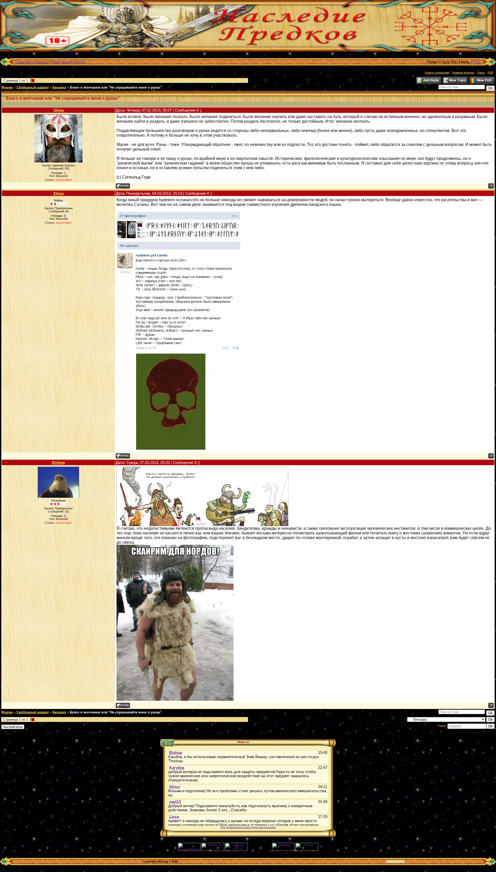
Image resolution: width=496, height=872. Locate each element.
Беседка (59, 87)
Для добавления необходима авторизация (248, 827)
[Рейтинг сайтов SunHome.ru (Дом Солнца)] (236, 849)
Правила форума (463, 72)
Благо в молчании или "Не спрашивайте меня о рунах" (116, 87)
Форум (7, 87)
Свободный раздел (33, 87)
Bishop (58, 462)
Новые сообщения (437, 72)
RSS (476, 62)
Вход (80, 62)
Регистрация (62, 62)
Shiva (58, 110)
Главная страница (32, 62)
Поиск (481, 72)
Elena (58, 193)
